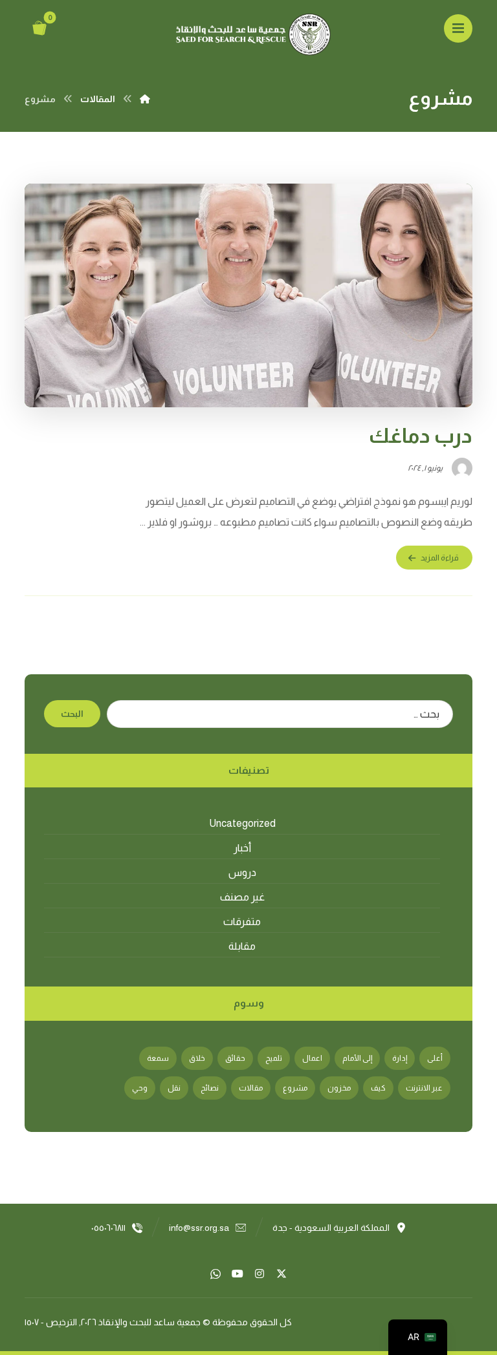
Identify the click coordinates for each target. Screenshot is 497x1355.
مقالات (251, 1088)
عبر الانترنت (424, 1088)
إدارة (399, 1058)
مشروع (295, 1088)
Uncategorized (242, 823)
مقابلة (242, 946)
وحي (140, 1088)
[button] (458, 28)
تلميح (273, 1058)
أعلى (435, 1058)
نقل (174, 1088)
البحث (72, 714)
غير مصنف (242, 896)
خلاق (197, 1058)
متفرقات (242, 921)
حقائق (235, 1058)
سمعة (158, 1058)
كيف (378, 1088)
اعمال (312, 1058)
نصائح (210, 1088)
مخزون (339, 1088)
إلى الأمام (357, 1058)
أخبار (242, 847)
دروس (242, 872)
